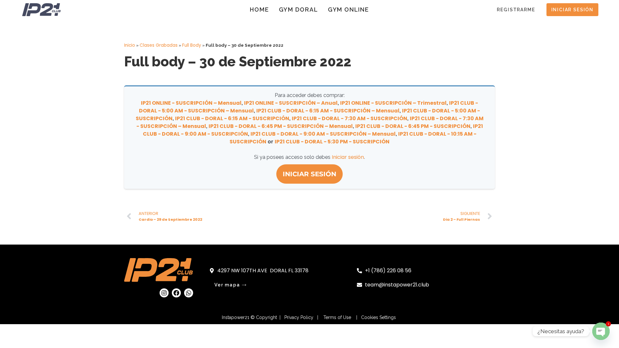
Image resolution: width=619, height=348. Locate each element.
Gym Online (348, 9)
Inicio (129, 45)
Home (259, 9)
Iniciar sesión (348, 157)
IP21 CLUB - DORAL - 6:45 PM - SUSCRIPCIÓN (412, 126)
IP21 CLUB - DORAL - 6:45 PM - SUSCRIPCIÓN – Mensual (281, 126)
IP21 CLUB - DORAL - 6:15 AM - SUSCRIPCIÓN (232, 118)
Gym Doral (298, 9)
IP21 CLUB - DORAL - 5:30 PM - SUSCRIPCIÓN (332, 141)
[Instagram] (164, 292)
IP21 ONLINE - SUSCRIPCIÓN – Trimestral (393, 103)
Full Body (191, 45)
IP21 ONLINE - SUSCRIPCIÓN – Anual (291, 103)
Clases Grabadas (159, 45)
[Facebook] (176, 292)
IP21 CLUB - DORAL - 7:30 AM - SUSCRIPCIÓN (349, 118)
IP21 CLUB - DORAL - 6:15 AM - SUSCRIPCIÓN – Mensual (327, 110)
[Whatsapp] (188, 292)
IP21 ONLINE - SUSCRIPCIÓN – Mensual (191, 103)
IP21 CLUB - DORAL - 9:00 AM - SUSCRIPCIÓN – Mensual (323, 134)
